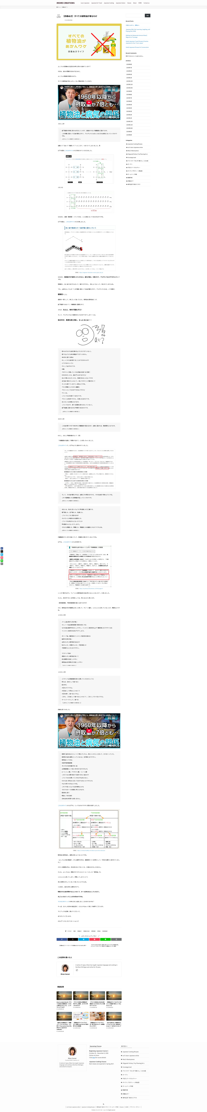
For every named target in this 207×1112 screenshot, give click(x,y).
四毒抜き (79, 931)
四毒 (74, 931)
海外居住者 (104, 931)
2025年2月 (129, 115)
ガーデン (130, 164)
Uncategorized (132, 157)
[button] (62, 939)
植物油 (98, 931)
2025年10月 (129, 88)
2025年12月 (129, 81)
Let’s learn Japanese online (73, 1107)
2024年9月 (129, 131)
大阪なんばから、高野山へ (132, 25)
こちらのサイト (68, 150)
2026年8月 (129, 64)
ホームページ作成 (132, 174)
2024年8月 (129, 135)
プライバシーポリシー (135, 1107)
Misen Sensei (65, 974)
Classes (122, 1107)
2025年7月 (129, 98)
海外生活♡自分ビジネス (134, 184)
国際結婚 (93, 931)
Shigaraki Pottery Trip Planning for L (138, 154)
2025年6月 (129, 101)
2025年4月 (129, 108)
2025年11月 (129, 84)
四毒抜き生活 (86, 931)
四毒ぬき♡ (61, 20)
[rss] (103, 1104)
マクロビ (69, 931)
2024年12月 (129, 121)
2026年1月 (129, 78)
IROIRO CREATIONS (66, 3)
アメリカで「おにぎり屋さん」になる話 (138, 161)
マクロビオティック (63, 901)
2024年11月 (129, 125)
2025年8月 (129, 94)
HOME (126, 1107)
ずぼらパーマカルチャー (134, 167)
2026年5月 (129, 71)
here (94, 1057)
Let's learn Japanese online (135, 147)
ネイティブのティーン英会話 (135, 171)
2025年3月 (129, 111)
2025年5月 (129, 104)
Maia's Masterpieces (133, 150)
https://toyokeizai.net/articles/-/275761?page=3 (91, 588)
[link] (77, 970)
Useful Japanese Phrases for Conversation (137, 47)
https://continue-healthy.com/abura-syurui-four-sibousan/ (91, 850)
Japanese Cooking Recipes (135, 144)
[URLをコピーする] (116, 939)
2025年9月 (129, 91)
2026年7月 (129, 67)
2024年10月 (129, 128)
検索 (147, 15)
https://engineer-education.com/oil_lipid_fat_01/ (91, 272)
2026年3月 (129, 74)
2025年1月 (129, 118)
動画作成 (130, 177)
